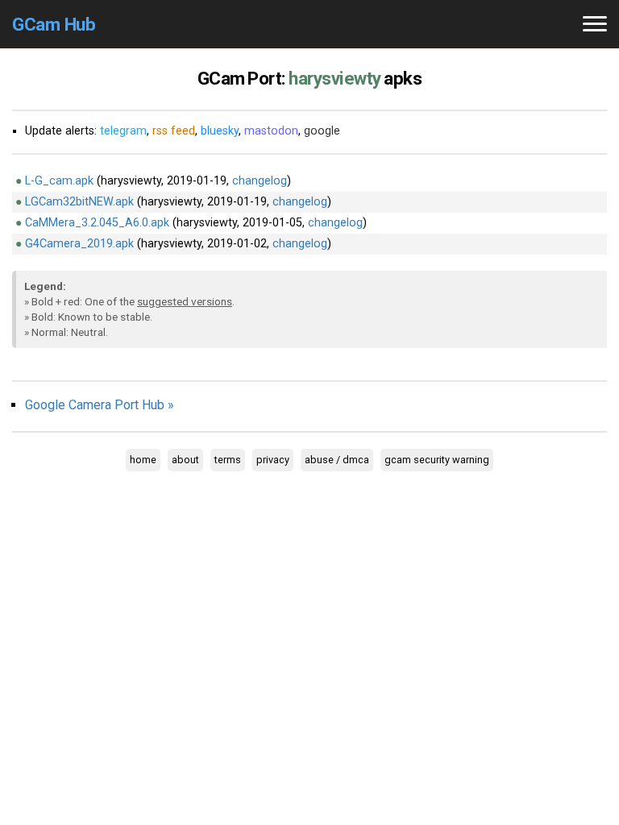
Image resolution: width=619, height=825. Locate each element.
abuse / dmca (337, 460)
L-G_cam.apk (59, 181)
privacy (272, 460)
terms (227, 460)
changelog (259, 181)
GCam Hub (53, 24)
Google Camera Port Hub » (99, 404)
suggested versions (184, 301)
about (185, 460)
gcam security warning (436, 460)
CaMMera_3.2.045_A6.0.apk (97, 223)
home (143, 460)
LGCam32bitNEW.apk (79, 202)
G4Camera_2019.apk (79, 244)
